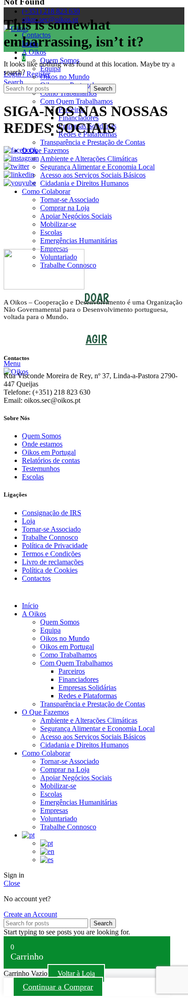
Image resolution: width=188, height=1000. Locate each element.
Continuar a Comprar (58, 986)
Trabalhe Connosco (50, 537)
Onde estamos (42, 444)
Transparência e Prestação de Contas (92, 142)
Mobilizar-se (58, 224)
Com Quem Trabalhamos (76, 101)
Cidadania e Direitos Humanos (84, 183)
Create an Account (30, 914)
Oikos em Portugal (49, 452)
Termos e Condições (51, 554)
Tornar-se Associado (69, 199)
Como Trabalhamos (68, 655)
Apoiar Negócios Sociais (76, 216)
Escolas (51, 232)
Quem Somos (41, 436)
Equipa (50, 68)
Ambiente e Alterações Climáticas (88, 158)
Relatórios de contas (51, 460)
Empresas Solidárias (87, 687)
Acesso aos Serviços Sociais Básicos (93, 175)
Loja (28, 521)
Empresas (54, 810)
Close (12, 883)
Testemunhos (41, 468)
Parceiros (71, 671)
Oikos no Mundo (64, 77)
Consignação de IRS (51, 513)
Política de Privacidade (55, 545)
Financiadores (78, 679)
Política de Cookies (50, 570)
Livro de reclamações (53, 562)
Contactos (36, 578)
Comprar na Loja (64, 208)
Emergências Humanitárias (78, 240)
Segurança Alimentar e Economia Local (97, 167)
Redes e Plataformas (87, 696)
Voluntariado (58, 818)
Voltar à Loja (76, 973)
